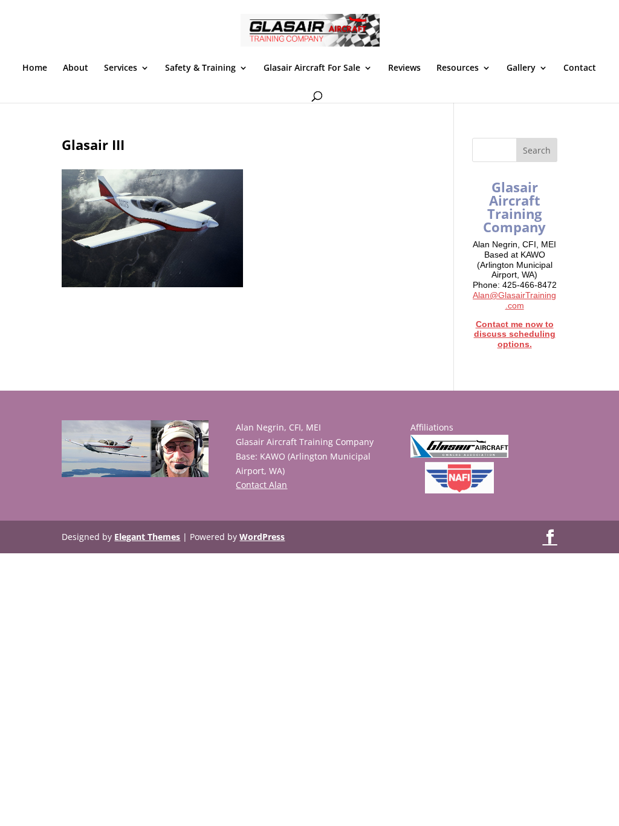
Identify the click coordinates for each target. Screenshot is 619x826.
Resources (457, 68)
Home (34, 68)
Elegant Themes (147, 536)
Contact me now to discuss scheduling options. (515, 334)
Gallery (521, 68)
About (75, 68)
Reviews (404, 68)
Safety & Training (200, 68)
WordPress (262, 536)
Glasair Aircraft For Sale (312, 68)
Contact (579, 68)
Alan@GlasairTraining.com (514, 300)
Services (120, 68)
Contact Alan (261, 484)
